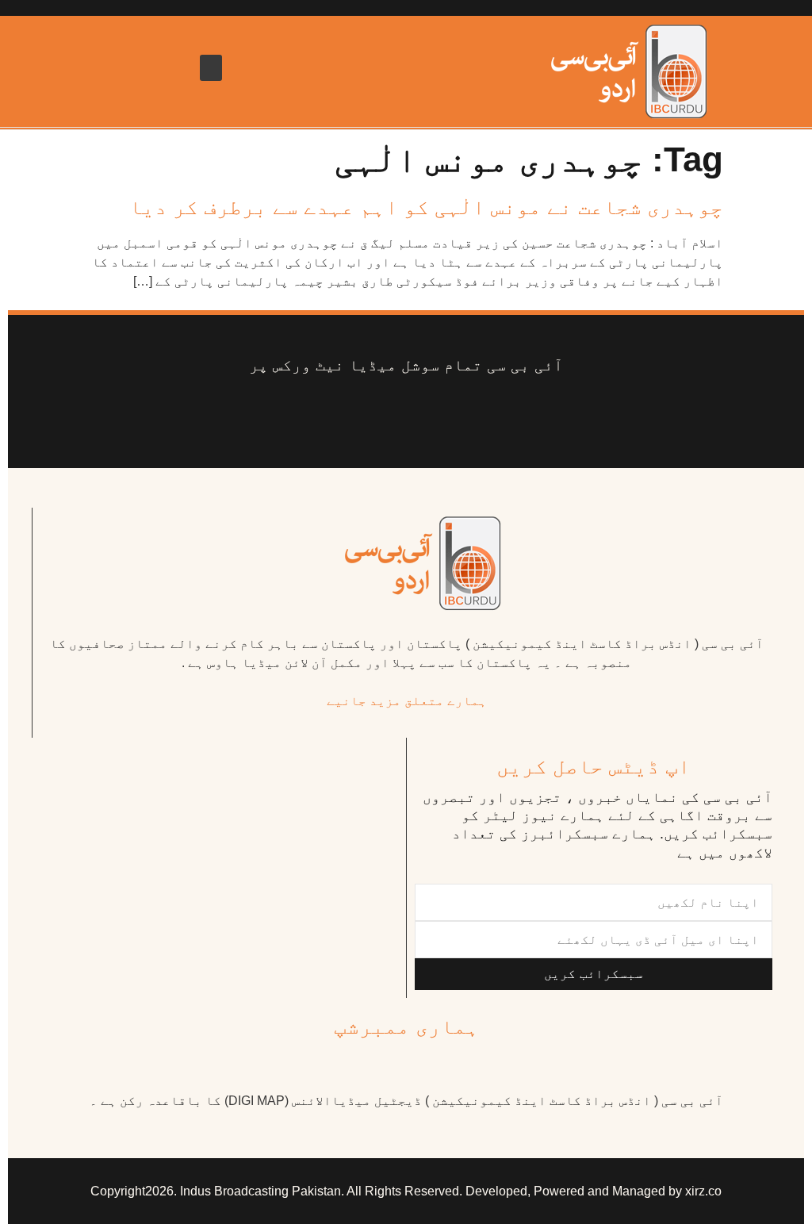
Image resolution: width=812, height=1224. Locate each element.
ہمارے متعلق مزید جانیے (407, 701)
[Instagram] (287, 414)
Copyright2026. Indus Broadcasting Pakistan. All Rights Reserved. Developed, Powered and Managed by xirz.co (406, 1191)
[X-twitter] (478, 414)
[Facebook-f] (525, 414)
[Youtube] (430, 414)
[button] (211, 68)
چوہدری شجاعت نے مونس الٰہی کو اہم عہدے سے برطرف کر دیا (426, 207)
